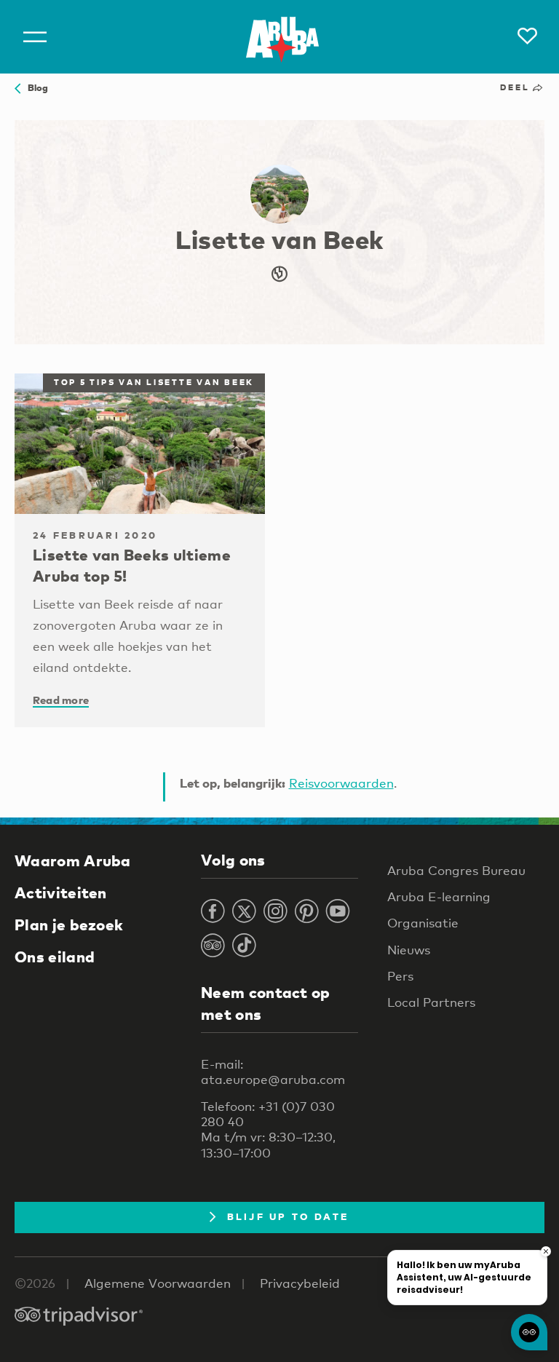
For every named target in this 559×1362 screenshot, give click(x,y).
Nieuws (408, 949)
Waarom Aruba (73, 860)
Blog (34, 87)
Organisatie (423, 922)
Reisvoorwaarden (341, 783)
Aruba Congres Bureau (456, 870)
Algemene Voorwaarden (157, 1283)
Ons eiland (55, 956)
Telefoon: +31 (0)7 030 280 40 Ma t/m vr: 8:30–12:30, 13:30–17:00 (268, 1129)
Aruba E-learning (439, 896)
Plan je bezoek (69, 924)
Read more (61, 699)
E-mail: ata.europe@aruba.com (273, 1071)
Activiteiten (61, 892)
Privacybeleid (300, 1283)
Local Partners (431, 1002)
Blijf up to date (288, 1216)
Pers (400, 975)
